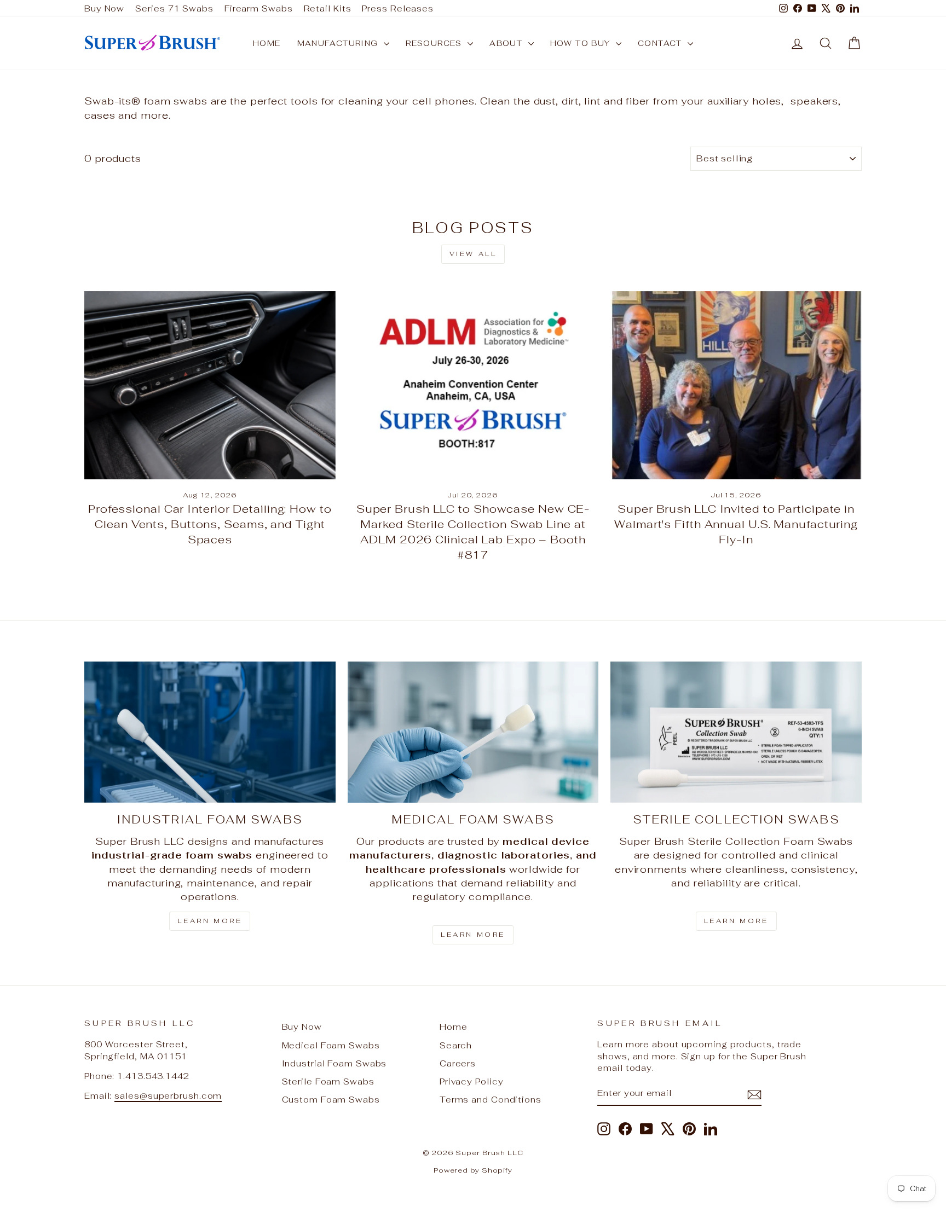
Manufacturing (339, 43)
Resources (435, 43)
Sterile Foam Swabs (328, 1081)
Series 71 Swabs (174, 8)
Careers (458, 1063)
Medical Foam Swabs (331, 1045)
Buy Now (104, 8)
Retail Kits (327, 8)
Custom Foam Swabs (331, 1099)
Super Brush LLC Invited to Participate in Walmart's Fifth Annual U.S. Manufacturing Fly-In (736, 524)
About (507, 43)
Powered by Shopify (473, 1170)
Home (267, 43)
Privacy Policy (472, 1081)
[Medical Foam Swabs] (473, 732)
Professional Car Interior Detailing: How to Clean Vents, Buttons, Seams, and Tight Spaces (210, 524)
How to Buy (581, 43)
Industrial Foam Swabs (334, 1063)
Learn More (209, 921)
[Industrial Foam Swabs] (210, 732)
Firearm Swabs (258, 8)
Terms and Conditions (490, 1099)
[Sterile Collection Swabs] (736, 732)
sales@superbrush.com (168, 1096)
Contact (661, 43)
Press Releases (398, 8)
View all (473, 254)
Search (456, 1045)
